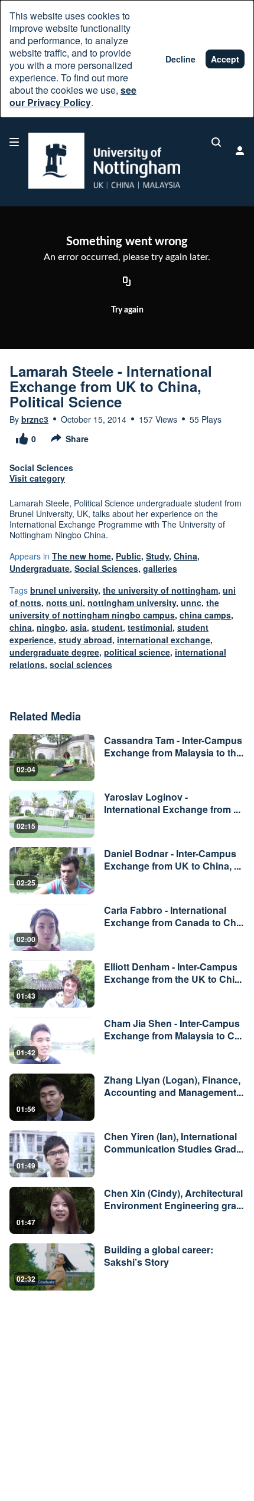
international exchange (163, 640)
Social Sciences (106, 568)
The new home (81, 556)
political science (137, 652)
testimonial (150, 627)
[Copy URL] (127, 282)
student (107, 627)
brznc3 (34, 419)
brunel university (64, 590)
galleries (160, 568)
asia (78, 627)
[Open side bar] (14, 142)
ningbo (51, 627)
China (185, 556)
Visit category (37, 478)
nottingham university (131, 602)
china (20, 627)
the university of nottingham (160, 590)
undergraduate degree (54, 652)
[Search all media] (216, 142)
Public (128, 556)
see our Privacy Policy (72, 96)
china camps (205, 615)
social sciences (81, 664)
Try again (127, 310)
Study (157, 556)
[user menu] (239, 150)
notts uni (64, 602)
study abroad (85, 640)
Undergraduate (39, 568)
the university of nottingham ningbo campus (114, 609)
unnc (191, 602)
